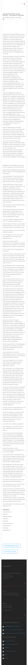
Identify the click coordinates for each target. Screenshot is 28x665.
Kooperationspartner (8, 523)
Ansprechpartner (7, 512)
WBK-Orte (5, 514)
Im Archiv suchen (10, 552)
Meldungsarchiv (7, 530)
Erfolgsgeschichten (7, 516)
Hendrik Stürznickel (10, 17)
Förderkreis (5, 518)
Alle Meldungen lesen (11, 546)
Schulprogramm (7, 525)
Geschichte (5, 521)
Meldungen (5, 528)
